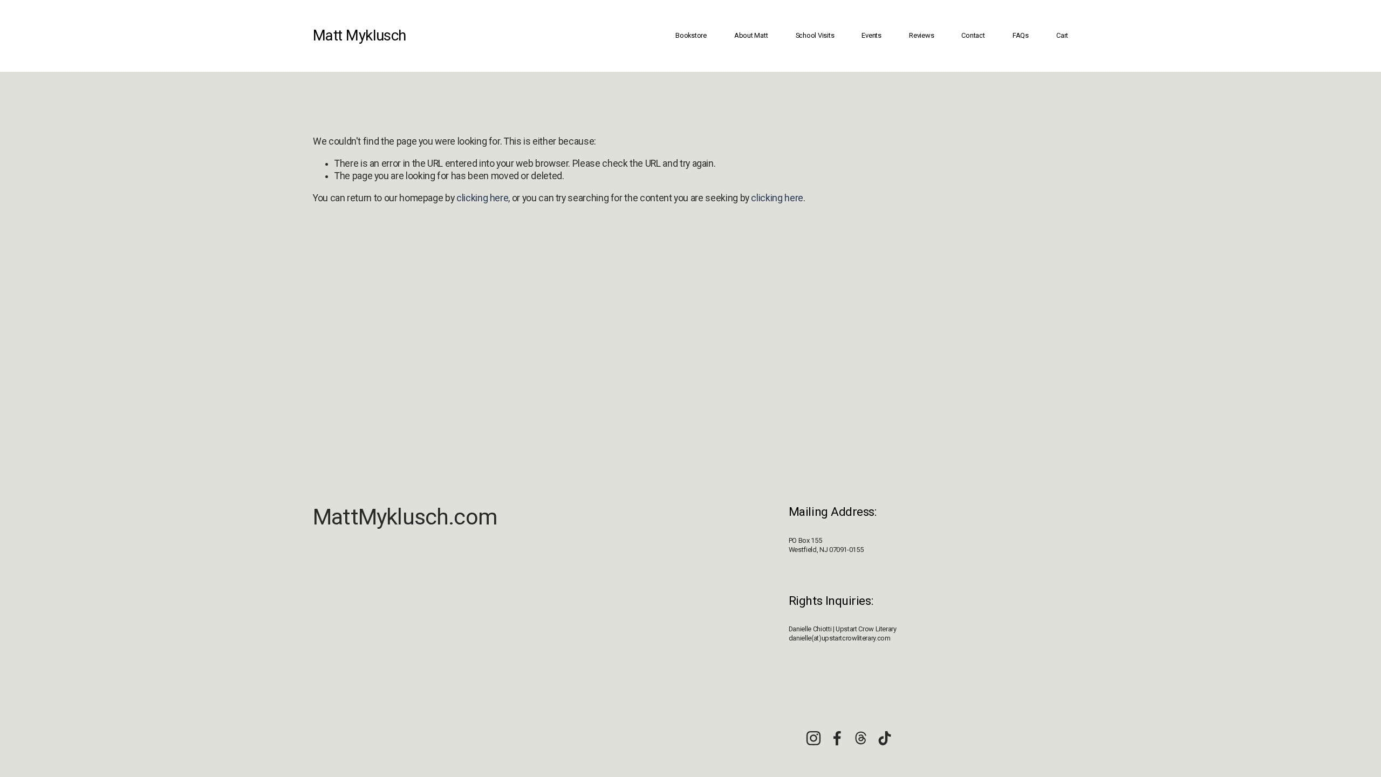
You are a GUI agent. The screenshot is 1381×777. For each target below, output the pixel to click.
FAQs (1021, 35)
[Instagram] (813, 738)
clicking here (482, 198)
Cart (1062, 35)
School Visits (815, 35)
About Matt (751, 35)
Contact (973, 35)
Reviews (921, 35)
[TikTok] (884, 738)
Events (871, 35)
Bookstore (691, 35)
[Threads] (861, 738)
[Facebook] (837, 738)
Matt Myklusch (359, 35)
